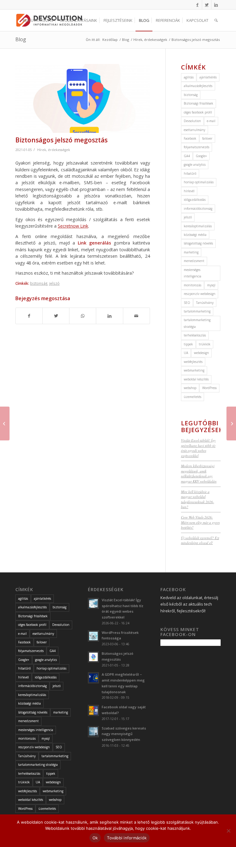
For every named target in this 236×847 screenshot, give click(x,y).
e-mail (211, 121)
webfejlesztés (193, 362)
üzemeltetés (192, 397)
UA (186, 353)
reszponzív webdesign (199, 294)
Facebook (190, 138)
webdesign (201, 353)
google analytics (195, 164)
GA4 (187, 156)
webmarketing (194, 370)
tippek (188, 344)
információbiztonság (198, 208)
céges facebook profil (198, 112)
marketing (191, 252)
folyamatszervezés (196, 147)
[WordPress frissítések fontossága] (231, 423)
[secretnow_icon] (82, 98)
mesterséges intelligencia (192, 273)
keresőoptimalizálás (198, 226)
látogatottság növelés (198, 243)
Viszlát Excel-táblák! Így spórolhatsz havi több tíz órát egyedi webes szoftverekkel (198, 448)
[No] (228, 831)
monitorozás (192, 285)
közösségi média (195, 235)
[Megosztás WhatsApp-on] (82, 316)
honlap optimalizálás (199, 182)
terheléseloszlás (195, 335)
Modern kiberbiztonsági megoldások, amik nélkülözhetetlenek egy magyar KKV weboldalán (199, 473)
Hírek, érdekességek (53, 150)
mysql (211, 285)
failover (207, 138)
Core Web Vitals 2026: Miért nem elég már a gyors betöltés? (200, 522)
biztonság (38, 283)
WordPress (209, 388)
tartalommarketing (197, 311)
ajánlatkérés (208, 77)
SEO (187, 302)
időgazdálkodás (195, 199)
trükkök (204, 344)
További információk (127, 837)
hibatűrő (190, 173)
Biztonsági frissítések (198, 103)
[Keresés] (216, 20)
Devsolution (192, 121)
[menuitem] (38, 20)
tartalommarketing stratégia (197, 323)
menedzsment (194, 261)
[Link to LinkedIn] (216, 4)
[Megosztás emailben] (136, 316)
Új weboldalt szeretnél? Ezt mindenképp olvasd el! (200, 540)
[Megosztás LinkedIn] (109, 316)
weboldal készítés (196, 379)
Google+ (201, 156)
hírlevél (189, 191)
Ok (95, 837)
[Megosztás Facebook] (29, 316)
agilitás (189, 77)
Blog (20, 39)
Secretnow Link (73, 226)
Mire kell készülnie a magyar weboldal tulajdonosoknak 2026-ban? (197, 499)
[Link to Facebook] (197, 4)
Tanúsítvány (205, 302)
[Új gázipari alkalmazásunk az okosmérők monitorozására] (5, 423)
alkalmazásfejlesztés (198, 86)
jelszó (54, 283)
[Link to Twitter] (206, 4)
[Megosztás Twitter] (56, 316)
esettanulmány (194, 130)
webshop (190, 388)
